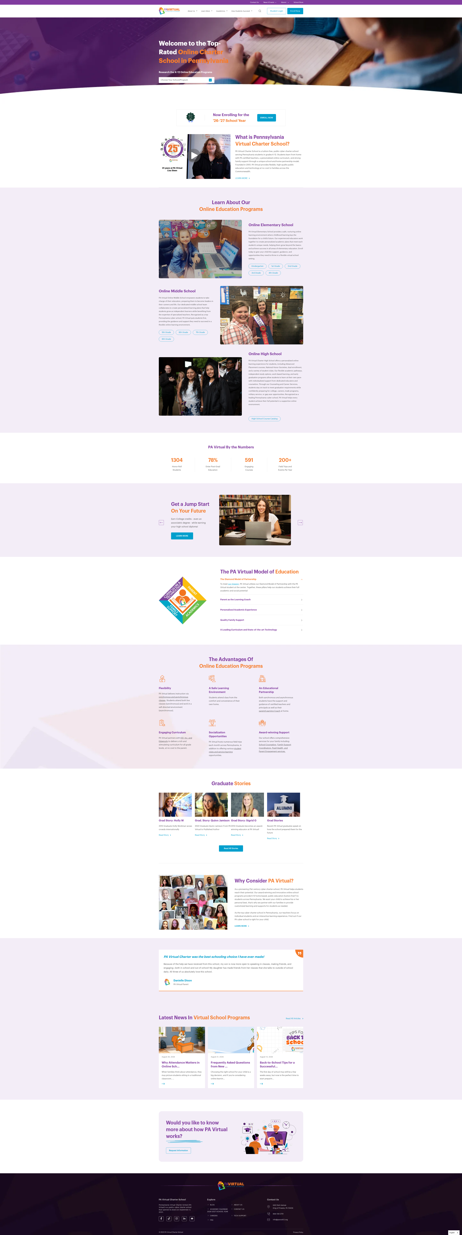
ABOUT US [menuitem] (238, 1205)
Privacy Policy (298, 1232)
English (452, 1232)
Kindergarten (257, 266)
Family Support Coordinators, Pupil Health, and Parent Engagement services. (275, 748)
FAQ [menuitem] (211, 1220)
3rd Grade (256, 273)
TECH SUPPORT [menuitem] (240, 1216)
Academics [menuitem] (220, 11)
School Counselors (267, 745)
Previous (161, 522)
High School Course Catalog (265, 419)
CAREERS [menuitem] (214, 1216)
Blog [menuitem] (212, 1205)
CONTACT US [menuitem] (239, 1209)
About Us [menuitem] (191, 11)
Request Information (178, 1151)
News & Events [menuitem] (268, 2)
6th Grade (183, 332)
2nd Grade (292, 266)
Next (300, 522)
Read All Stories (231, 848)
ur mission (234, 584)
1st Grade (275, 266)
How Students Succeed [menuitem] (240, 11)
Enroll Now (295, 11)
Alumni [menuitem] (284, 2)
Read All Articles (293, 1019)
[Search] (259, 11)
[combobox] (454, 1232)
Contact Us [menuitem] (254, 2)
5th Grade (166, 332)
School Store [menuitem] (298, 2)
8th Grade (166, 339)
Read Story (164, 835)
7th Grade (200, 332)
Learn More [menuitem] (205, 11)
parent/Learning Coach (269, 711)
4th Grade (273, 273)
